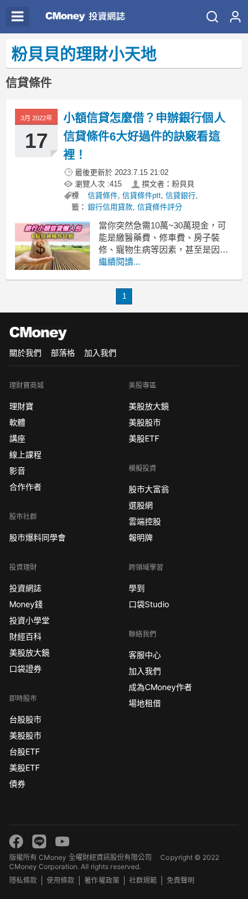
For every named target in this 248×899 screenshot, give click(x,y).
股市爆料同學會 (37, 537)
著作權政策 (101, 880)
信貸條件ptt (141, 195)
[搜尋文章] (212, 17)
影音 (17, 470)
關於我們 (25, 352)
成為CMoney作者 (160, 687)
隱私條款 (23, 880)
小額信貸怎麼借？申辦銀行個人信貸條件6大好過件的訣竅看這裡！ (144, 136)
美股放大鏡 (29, 652)
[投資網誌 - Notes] (85, 17)
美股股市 (25, 735)
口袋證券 (25, 668)
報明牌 (141, 537)
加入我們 (100, 352)
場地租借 (145, 703)
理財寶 (21, 406)
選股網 (141, 505)
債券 (17, 783)
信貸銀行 (181, 195)
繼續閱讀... (119, 261)
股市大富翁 (149, 489)
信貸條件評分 (159, 207)
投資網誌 (25, 588)
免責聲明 (180, 880)
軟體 (17, 422)
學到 (137, 588)
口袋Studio (149, 604)
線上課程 (25, 454)
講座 (17, 438)
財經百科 (25, 636)
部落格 (63, 352)
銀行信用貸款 (110, 207)
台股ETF (24, 751)
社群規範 (143, 880)
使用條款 (60, 880)
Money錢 (26, 604)
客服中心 (145, 655)
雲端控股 (145, 521)
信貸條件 (103, 195)
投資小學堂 (29, 620)
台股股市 (25, 719)
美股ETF (24, 767)
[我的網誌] (235, 17)
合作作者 (25, 487)
